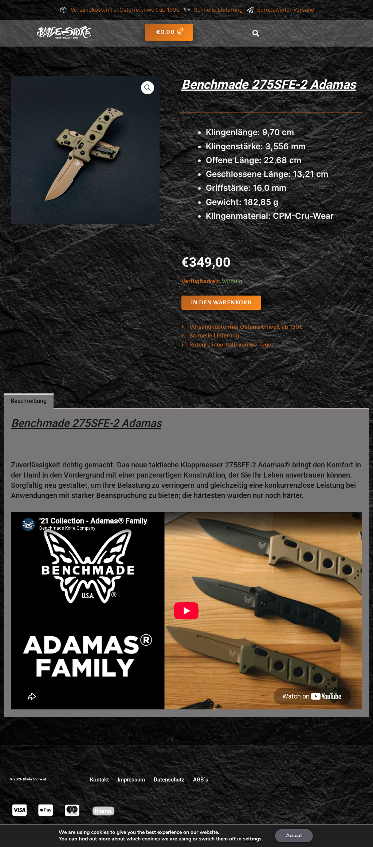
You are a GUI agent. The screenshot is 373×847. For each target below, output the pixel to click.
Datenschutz (169, 779)
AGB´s (200, 779)
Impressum (131, 779)
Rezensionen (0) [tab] (89, 400)
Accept (294, 835)
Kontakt (99, 779)
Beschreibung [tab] (29, 400)
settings (252, 839)
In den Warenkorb (221, 302)
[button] (256, 33)
